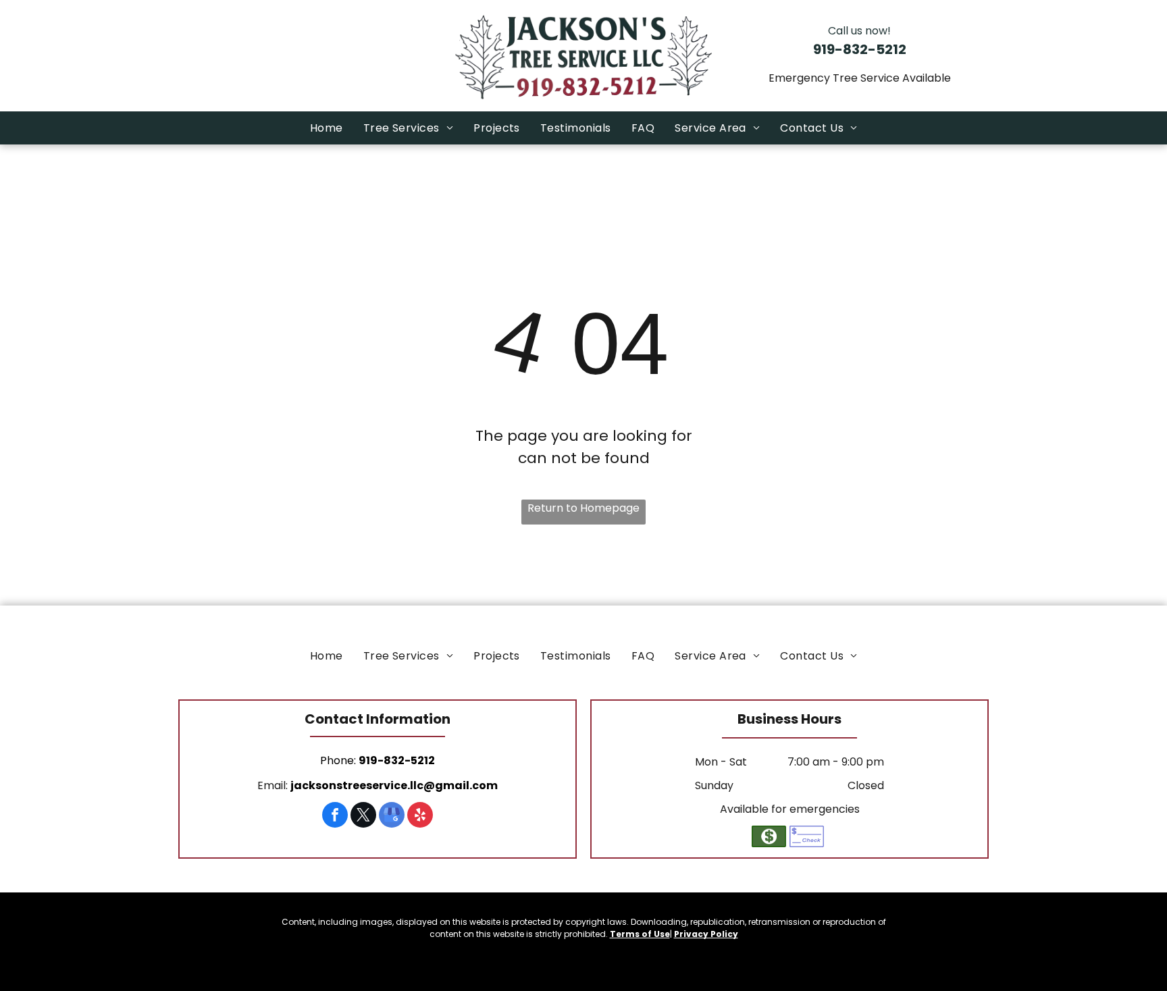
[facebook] (335, 816)
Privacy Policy (706, 934)
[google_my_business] (392, 816)
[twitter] (363, 816)
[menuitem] (326, 128)
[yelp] (420, 816)
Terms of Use (640, 934)
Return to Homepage (583, 508)
